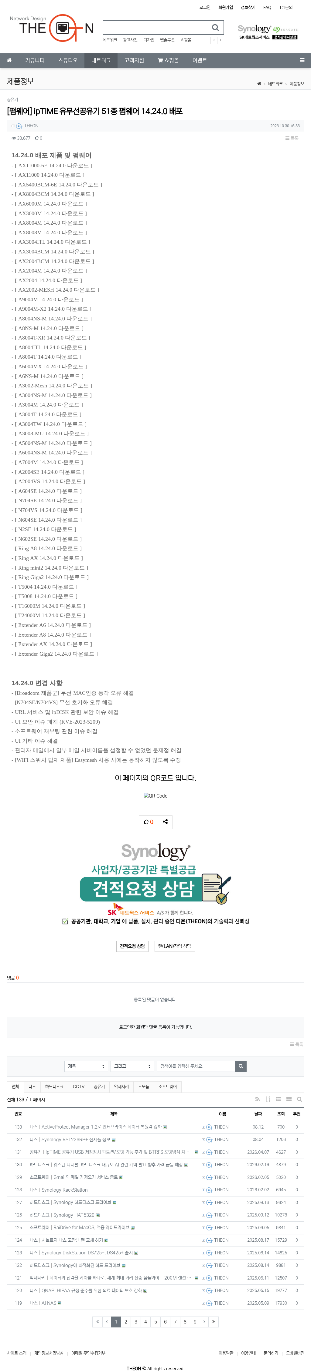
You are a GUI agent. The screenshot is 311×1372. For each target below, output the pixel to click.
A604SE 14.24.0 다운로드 (48, 491)
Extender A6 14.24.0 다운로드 (52, 625)
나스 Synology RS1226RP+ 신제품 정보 (70, 1139)
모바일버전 (295, 1353)
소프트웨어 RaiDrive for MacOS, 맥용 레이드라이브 (80, 1227)
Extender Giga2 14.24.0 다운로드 (56, 654)
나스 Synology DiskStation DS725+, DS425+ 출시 (81, 1252)
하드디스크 (54, 1086)
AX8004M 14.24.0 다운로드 (51, 223)
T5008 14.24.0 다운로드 (46, 596)
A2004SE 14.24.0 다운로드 (49, 472)
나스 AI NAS (43, 1303)
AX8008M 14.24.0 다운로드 (51, 232)
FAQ (267, 7)
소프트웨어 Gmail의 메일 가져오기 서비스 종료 (74, 1177)
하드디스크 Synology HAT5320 (62, 1215)
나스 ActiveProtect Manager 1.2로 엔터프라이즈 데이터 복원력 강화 (96, 1126)
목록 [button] (294, 138)
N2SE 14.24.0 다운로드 (45, 529)
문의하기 (271, 1353)
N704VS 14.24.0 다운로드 (48, 510)
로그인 (205, 7)
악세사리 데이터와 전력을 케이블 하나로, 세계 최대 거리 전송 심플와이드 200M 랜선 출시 (111, 1277)
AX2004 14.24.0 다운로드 (48, 280)
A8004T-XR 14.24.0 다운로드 (52, 338)
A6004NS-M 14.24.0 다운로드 (53, 453)
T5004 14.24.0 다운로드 (46, 587)
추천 (296, 1114)
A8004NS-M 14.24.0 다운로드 (53, 319)
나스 (32, 1086)
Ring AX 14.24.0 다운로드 (49, 558)
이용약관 (226, 1353)
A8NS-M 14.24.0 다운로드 (49, 328)
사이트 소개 (16, 1353)
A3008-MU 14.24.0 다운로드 (51, 433)
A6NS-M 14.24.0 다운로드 (49, 376)
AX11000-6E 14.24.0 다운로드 (53, 165)
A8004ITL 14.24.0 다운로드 (50, 347)
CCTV (78, 1086)
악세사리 (121, 1086)
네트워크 (110, 40)
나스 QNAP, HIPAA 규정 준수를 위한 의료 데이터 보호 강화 (86, 1290)
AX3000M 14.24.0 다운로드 (51, 213)
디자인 (148, 40)
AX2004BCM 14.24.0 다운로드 (54, 261)
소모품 (143, 1086)
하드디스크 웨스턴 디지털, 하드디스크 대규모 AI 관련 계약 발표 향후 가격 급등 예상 (106, 1164)
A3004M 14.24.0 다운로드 (49, 405)
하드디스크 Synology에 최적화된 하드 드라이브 (75, 1265)
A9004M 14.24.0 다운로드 (49, 299)
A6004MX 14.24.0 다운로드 (51, 366)
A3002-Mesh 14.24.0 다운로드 (53, 386)
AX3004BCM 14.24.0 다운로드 (54, 252)
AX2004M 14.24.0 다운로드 (51, 271)
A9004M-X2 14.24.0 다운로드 (53, 309)
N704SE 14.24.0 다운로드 (48, 500)
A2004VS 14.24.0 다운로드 (50, 481)
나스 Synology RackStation (59, 1190)
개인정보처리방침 (48, 1353)
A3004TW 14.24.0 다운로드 (50, 424)
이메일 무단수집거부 (88, 1353)
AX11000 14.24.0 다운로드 (49, 175)
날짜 (258, 1114)
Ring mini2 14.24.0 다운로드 (51, 568)
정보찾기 (248, 7)
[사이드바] (302, 61)
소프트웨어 (168, 1086)
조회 (281, 1114)
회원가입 (225, 7)
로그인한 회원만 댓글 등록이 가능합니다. (155, 1027)
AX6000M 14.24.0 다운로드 (51, 204)
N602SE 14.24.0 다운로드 (48, 539)
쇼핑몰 (185, 40)
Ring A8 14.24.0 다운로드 (48, 548)
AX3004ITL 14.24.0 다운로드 (52, 242)
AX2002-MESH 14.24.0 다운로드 (57, 290)
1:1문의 (285, 7)
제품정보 (297, 84)
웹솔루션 (167, 40)
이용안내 (248, 1353)
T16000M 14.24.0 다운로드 (50, 606)
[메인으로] (9, 61)
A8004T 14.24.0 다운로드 (48, 357)
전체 (15, 1086)
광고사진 (130, 40)
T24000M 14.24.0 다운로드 (50, 615)
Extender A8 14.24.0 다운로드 (52, 635)
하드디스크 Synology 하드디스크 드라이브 (70, 1202)
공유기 (99, 1086)
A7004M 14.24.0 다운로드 (49, 462)
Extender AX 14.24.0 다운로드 (53, 644)
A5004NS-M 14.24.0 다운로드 (53, 443)
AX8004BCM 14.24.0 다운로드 (54, 194)
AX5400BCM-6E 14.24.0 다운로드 (58, 185)
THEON (31, 125)
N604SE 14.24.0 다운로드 (48, 520)
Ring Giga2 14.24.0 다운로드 (51, 577)
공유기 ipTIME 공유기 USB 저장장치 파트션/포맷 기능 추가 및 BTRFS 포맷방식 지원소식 (111, 1152)
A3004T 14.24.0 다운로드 (48, 414)
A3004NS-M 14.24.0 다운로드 (53, 395)
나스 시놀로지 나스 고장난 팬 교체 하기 (66, 1240)
